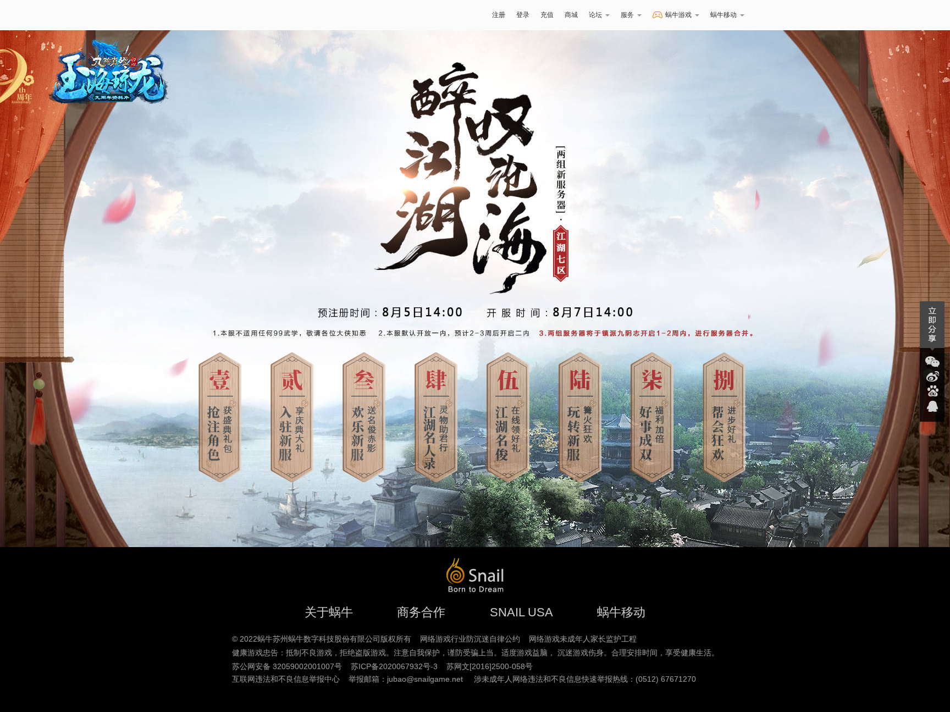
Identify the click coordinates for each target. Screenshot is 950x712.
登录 (522, 15)
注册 (498, 15)
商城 (571, 15)
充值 (547, 15)
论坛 (595, 15)
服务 (627, 15)
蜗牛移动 (723, 15)
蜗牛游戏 (230, 15)
